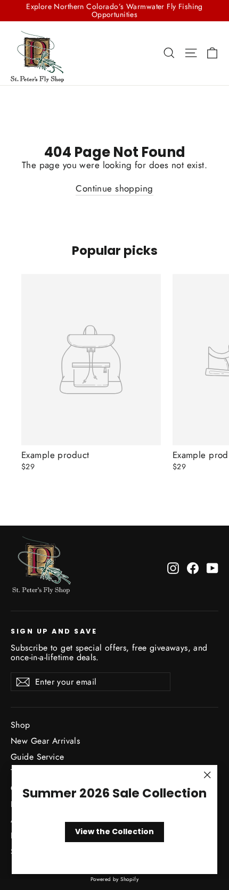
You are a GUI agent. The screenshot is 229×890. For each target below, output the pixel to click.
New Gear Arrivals (45, 741)
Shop (20, 725)
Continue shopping (114, 188)
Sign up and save (54, 631)
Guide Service (37, 757)
